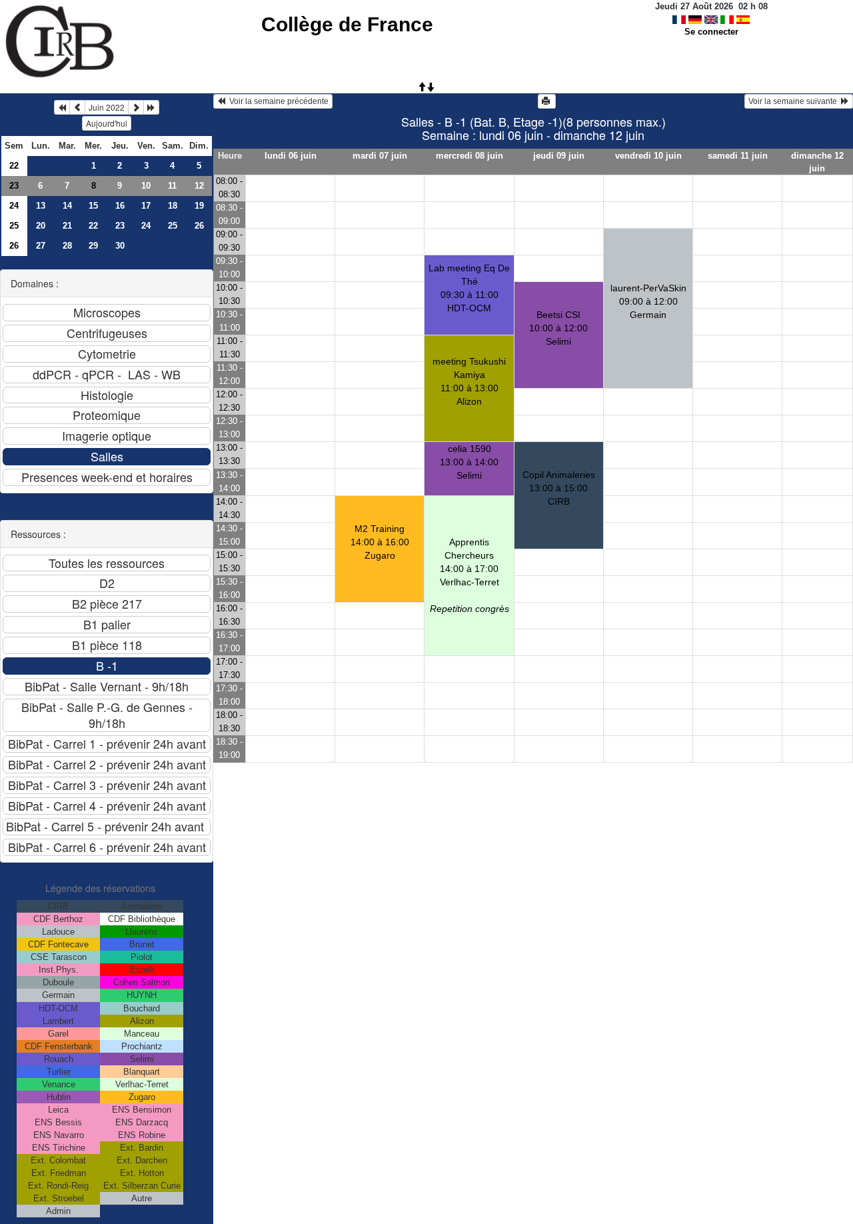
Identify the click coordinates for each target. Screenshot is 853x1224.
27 (40, 246)
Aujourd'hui (106, 123)
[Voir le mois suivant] (136, 107)
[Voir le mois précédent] (77, 107)
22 (14, 166)
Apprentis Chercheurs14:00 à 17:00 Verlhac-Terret (469, 575)
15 (93, 206)
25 (14, 226)
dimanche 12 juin (817, 162)
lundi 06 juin (291, 156)
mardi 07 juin (380, 156)
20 (40, 226)
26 (199, 226)
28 (67, 246)
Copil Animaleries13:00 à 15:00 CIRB (558, 488)
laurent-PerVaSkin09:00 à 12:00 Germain (648, 301)
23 (14, 186)
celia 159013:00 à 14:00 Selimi (469, 462)
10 (146, 186)
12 (199, 186)
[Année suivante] (151, 107)
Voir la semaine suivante (794, 101)
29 (93, 246)
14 (67, 206)
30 (120, 246)
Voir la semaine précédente (277, 101)
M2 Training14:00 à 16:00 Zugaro (380, 542)
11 (172, 186)
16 (120, 206)
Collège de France (347, 24)
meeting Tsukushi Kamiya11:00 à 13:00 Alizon (469, 381)
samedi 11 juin (738, 156)
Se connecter (711, 32)
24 (14, 206)
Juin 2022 (107, 107)
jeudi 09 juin (558, 156)
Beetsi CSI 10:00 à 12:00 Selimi (558, 328)
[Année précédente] (62, 107)
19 (199, 206)
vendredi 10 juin (648, 156)
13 (40, 206)
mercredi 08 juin (469, 156)
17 (146, 206)
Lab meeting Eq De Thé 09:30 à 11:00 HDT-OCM (469, 288)
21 (67, 226)
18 (172, 206)
